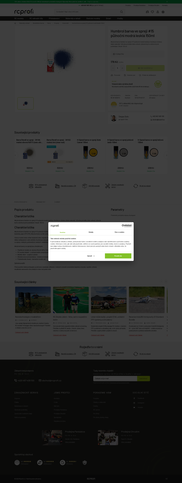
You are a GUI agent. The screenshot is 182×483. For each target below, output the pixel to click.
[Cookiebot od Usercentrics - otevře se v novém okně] (123, 225)
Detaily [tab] (91, 232)
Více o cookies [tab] (119, 232)
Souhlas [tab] (62, 232)
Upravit (89, 256)
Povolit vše (118, 256)
